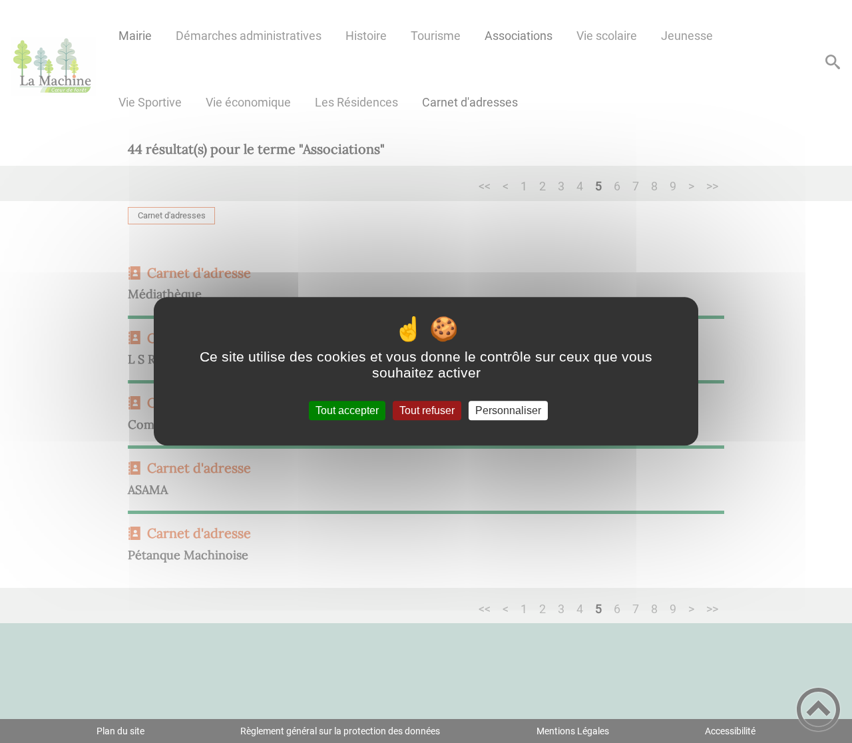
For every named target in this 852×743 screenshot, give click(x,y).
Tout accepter (347, 410)
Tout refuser (427, 410)
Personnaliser (508, 410)
